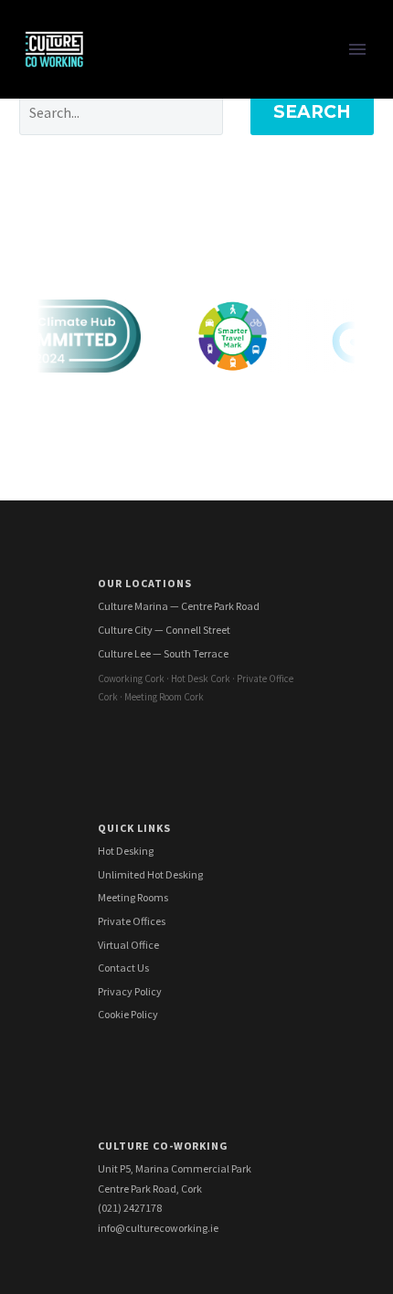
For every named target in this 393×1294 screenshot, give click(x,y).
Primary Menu (357, 49)
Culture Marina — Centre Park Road (179, 606)
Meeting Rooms (133, 897)
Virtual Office (128, 945)
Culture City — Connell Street (164, 629)
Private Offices (131, 921)
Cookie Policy (128, 1014)
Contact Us (123, 967)
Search (312, 111)
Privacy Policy (130, 991)
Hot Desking (126, 850)
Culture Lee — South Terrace (163, 653)
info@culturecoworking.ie (158, 1228)
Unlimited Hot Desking (150, 874)
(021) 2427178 (130, 1208)
